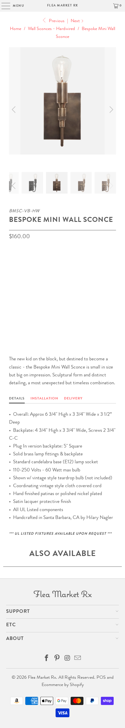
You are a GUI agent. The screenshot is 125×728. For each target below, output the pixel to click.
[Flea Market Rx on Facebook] (46, 659)
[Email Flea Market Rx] (78, 659)
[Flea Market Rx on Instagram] (67, 659)
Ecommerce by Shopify (63, 685)
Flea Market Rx (62, 5)
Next (76, 21)
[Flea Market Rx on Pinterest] (57, 659)
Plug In (47, 290)
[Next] (110, 109)
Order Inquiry (32, 315)
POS (101, 678)
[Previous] (14, 109)
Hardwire (21, 290)
